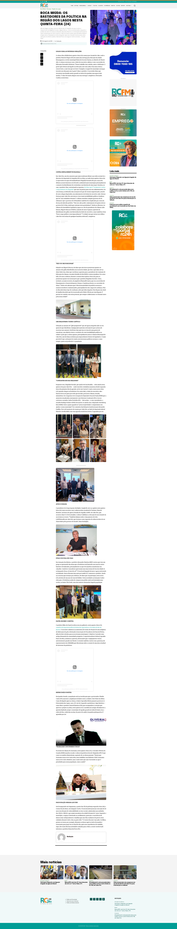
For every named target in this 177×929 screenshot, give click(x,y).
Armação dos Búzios (114, 175)
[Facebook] (40, 1)
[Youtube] (46, 1)
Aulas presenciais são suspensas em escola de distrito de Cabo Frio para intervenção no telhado (123, 198)
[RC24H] (44, 5)
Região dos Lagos (56, 9)
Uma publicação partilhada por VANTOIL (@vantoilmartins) (75, 689)
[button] (135, 6)
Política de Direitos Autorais (73, 902)
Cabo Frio (112, 195)
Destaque (49, 9)
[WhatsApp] (41, 64)
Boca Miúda (43, 9)
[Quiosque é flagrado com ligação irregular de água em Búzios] (51, 872)
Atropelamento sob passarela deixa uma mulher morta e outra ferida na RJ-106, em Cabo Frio (122, 191)
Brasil (111, 181)
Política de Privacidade (72, 899)
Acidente (112, 188)
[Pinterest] (41, 60)
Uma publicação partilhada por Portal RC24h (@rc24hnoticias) (74, 121)
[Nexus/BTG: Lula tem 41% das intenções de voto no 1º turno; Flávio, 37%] (76, 872)
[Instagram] (42, 1)
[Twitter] (44, 1)
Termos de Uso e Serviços (72, 901)
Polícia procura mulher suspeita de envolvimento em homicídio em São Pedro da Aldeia (123, 206)
